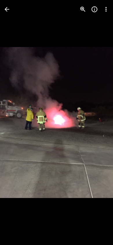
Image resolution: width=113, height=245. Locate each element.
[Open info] (94, 9)
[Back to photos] (7, 9)
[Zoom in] (83, 9)
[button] (16, 122)
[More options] (106, 9)
